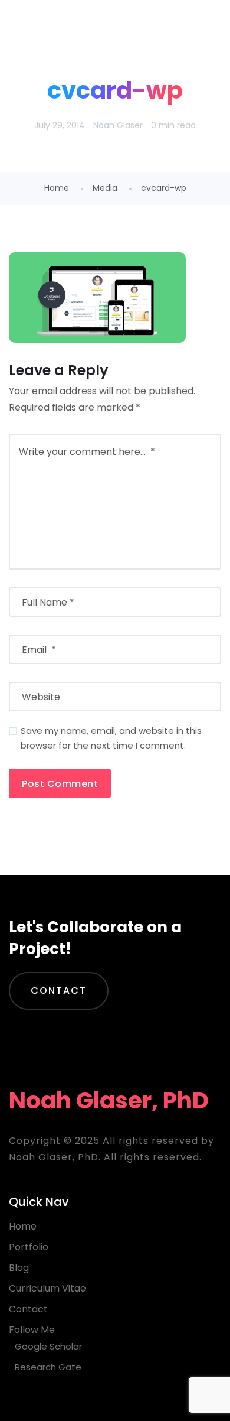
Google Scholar (48, 1346)
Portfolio (28, 1247)
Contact (59, 990)
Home (56, 188)
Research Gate (48, 1367)
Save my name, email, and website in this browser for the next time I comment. (111, 738)
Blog (19, 1267)
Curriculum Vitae (47, 1288)
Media (105, 188)
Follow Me (32, 1330)
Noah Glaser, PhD (104, 29)
